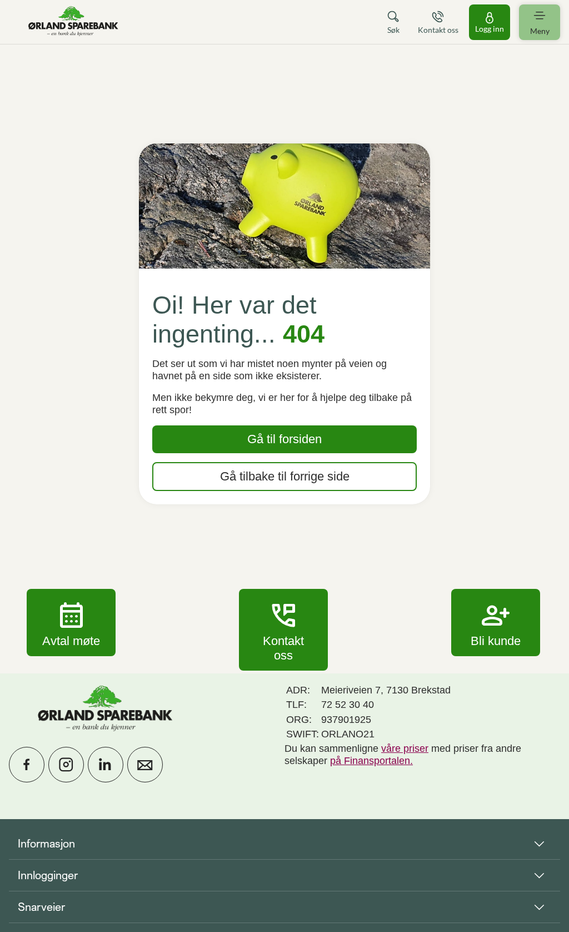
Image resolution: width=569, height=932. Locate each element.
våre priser (404, 748)
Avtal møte (71, 622)
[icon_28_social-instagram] (66, 764)
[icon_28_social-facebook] (26, 764)
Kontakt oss (283, 629)
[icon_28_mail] (145, 764)
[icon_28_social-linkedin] (105, 764)
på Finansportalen (370, 760)
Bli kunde (496, 622)
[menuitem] (73, 22)
